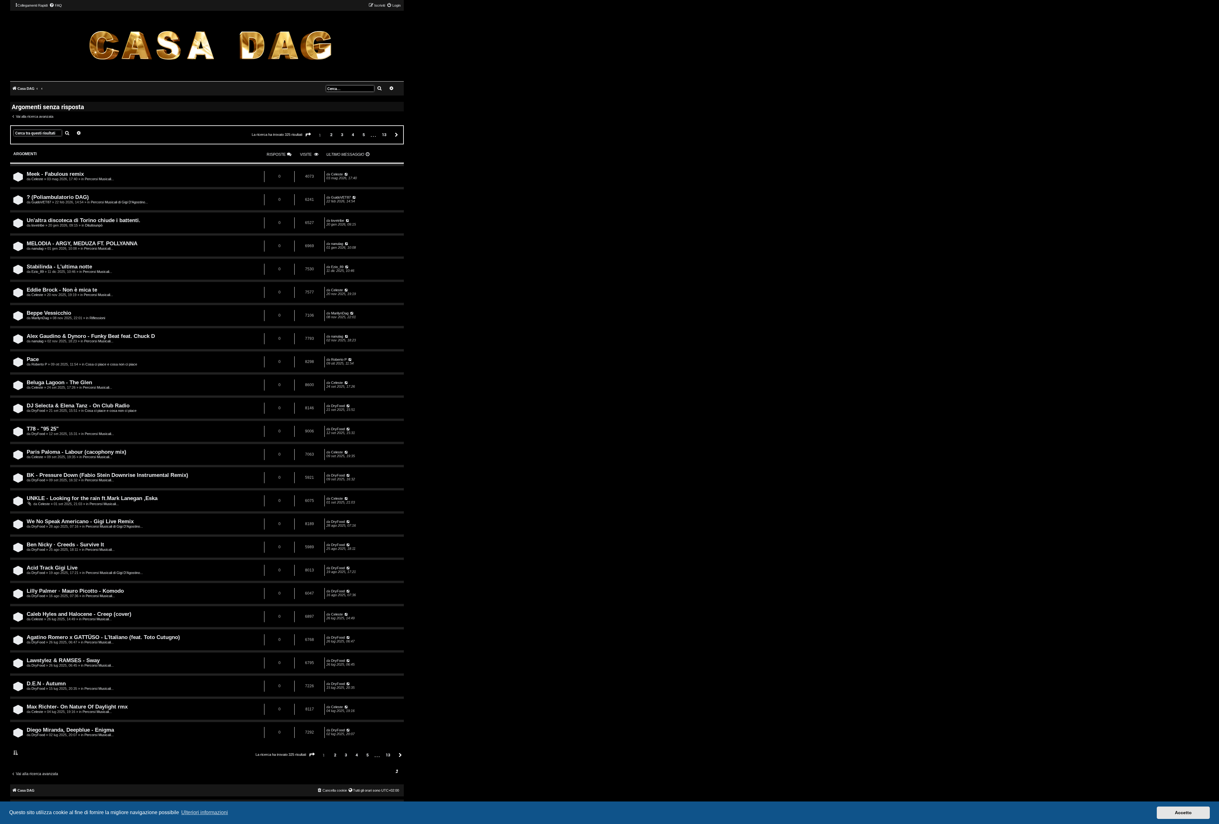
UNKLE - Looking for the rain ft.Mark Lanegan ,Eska (92, 498)
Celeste (37, 179)
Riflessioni (97, 318)
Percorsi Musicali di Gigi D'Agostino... (119, 202)
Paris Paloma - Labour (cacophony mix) (76, 452)
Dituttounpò (94, 225)
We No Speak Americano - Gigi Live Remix (80, 521)
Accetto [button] (1183, 812)
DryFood (38, 410)
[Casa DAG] (210, 45)
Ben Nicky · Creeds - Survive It (65, 544)
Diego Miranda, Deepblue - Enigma (70, 730)
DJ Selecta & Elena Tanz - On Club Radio (78, 405)
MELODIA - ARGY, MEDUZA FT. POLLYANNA (82, 243)
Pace (33, 359)
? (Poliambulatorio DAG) (58, 197)
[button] (308, 134)
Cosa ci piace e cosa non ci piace (111, 364)
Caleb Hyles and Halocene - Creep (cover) (79, 614)
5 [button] (364, 134)
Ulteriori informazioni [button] (204, 812)
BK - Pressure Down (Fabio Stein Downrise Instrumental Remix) (107, 475)
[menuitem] (55, 5)
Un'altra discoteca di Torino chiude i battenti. (83, 220)
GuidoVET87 (41, 202)
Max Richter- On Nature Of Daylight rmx (77, 706)
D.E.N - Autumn (46, 683)
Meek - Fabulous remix (55, 174)
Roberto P (39, 364)
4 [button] (353, 134)
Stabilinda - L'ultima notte (59, 266)
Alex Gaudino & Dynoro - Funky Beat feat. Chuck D (91, 336)
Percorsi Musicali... (99, 179)
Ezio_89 (37, 272)
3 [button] (342, 134)
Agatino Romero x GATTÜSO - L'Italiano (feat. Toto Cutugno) (103, 637)
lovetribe (37, 225)
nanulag (37, 248)
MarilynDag (40, 318)
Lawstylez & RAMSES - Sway (63, 660)
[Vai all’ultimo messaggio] (346, 174)
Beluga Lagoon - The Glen (59, 382)
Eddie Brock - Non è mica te (62, 290)
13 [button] (384, 134)
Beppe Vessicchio (49, 313)
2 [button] (331, 134)
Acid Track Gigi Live (52, 567)
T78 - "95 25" (43, 429)
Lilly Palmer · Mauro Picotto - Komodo (75, 591)
